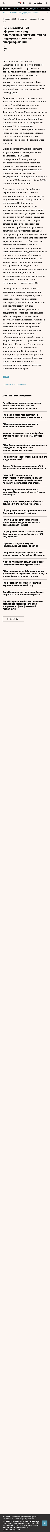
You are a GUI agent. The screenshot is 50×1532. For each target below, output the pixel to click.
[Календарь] (19, 3)
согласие (10, 1523)
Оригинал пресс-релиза (13, 384)
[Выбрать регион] (30, 3)
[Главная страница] (4, 3)
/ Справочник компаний (27, 19)
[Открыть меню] (45, 3)
